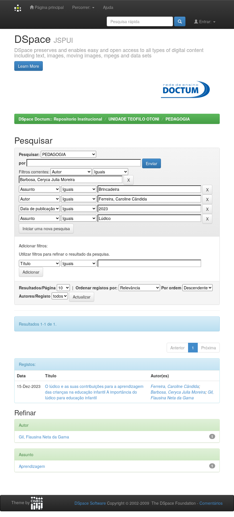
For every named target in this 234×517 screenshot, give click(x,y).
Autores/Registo (35, 296)
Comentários (211, 503)
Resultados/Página (37, 287)
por (22, 163)
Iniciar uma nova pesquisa (46, 228)
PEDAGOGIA (178, 119)
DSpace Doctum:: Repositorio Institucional (60, 119)
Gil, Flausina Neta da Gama (182, 394)
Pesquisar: (29, 154)
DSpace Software (90, 503)
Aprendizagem (32, 466)
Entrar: (205, 21)
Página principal (49, 7)
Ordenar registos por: (97, 287)
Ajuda (108, 7)
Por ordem (171, 287)
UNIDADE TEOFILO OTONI (133, 119)
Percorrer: (82, 7)
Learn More (28, 66)
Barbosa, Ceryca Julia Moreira (178, 392)
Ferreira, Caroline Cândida (175, 386)
